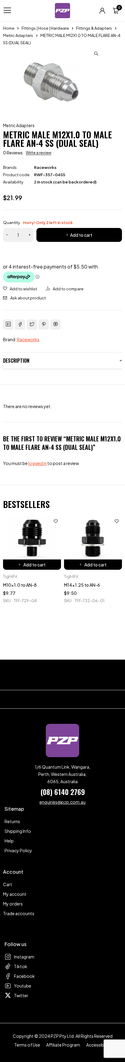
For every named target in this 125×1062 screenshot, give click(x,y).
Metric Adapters (18, 35)
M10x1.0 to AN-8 (20, 585)
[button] (96, 53)
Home (8, 28)
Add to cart (81, 235)
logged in (37, 463)
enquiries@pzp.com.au (62, 802)
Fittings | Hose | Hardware (45, 28)
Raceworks (45, 167)
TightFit (10, 576)
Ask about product (28, 297)
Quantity (38, 222)
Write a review (38, 152)
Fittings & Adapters (94, 28)
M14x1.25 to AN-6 (82, 585)
